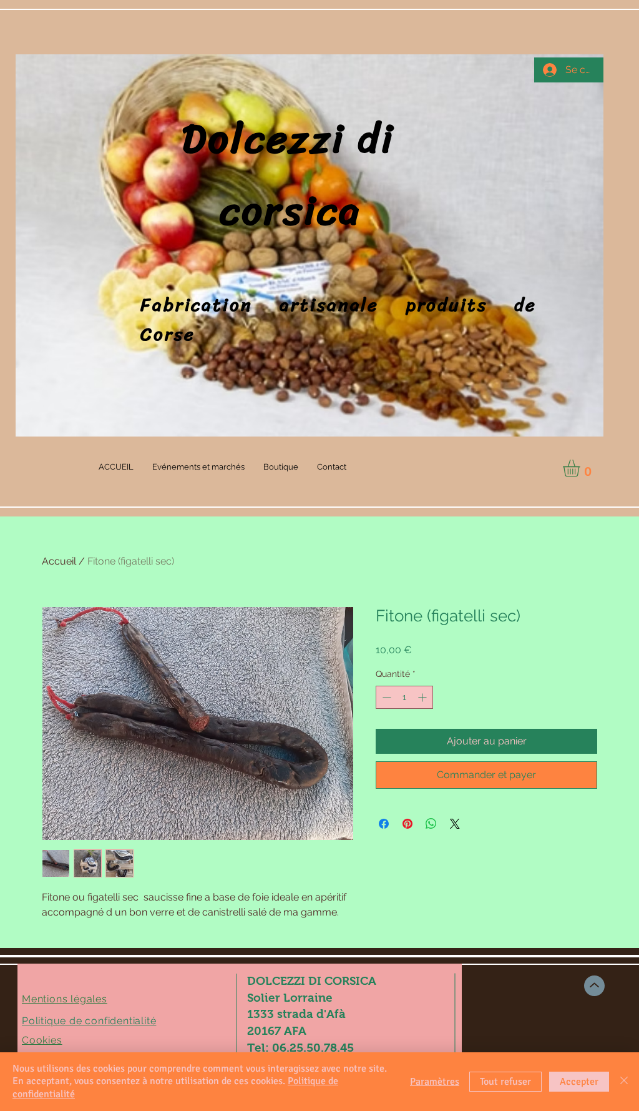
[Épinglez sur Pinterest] (407, 823)
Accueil (59, 561)
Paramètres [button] (434, 1081)
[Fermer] (624, 1081)
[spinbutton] (404, 697)
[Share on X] (454, 823)
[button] (581, 468)
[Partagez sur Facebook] (383, 823)
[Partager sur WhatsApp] (431, 823)
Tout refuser (505, 1081)
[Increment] (423, 697)
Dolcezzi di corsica (332, 175)
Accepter (579, 1081)
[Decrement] (385, 697)
